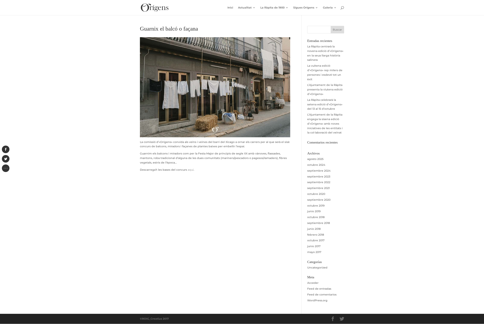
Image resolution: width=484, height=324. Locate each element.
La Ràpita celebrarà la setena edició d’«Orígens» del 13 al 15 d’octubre (324, 104)
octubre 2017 (315, 240)
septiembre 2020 (318, 199)
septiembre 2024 (318, 170)
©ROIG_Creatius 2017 (154, 318)
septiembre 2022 (318, 182)
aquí (191, 169)
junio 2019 (314, 211)
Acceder (313, 283)
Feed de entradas (319, 288)
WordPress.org (317, 300)
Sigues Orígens (303, 7)
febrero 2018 (315, 234)
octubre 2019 (316, 205)
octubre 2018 (316, 217)
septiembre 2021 (318, 188)
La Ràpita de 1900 (272, 7)
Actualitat (245, 7)
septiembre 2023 (318, 176)
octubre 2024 (316, 165)
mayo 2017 (314, 252)
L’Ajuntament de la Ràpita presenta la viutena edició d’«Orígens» (325, 89)
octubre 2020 (316, 194)
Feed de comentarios (322, 294)
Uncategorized (317, 267)
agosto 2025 (315, 159)
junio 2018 (314, 229)
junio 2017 (313, 246)
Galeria (328, 7)
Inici (230, 7)
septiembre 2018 (318, 223)
